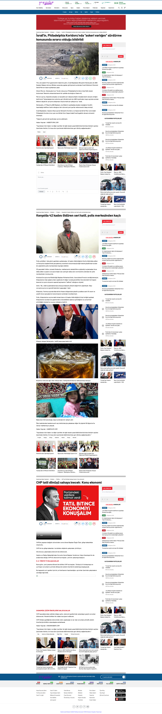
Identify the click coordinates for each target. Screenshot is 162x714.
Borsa (38, 683)
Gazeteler (111, 8)
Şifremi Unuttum (104, 695)
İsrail (44, 132)
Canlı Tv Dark (53, 690)
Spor (72, 8)
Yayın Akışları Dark (55, 693)
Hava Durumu (70, 683)
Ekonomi (65, 8)
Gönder (41, 191)
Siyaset (66, 634)
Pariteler (100, 683)
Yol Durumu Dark (40, 693)
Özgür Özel (59, 634)
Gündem (56, 8)
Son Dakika (39, 8)
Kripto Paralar (121, 683)
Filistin (38, 132)
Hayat (91, 12)
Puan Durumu (81, 683)
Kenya (68, 437)
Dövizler (80, 693)
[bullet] (59, 192)
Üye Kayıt (102, 693)
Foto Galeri (86, 8)
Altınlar (80, 690)
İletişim (68, 712)
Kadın (78, 8)
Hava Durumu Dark (41, 690)
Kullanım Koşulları (91, 712)
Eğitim (86, 12)
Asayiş (45, 437)
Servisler (48, 8)
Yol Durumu (109, 683)
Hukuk (63, 437)
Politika (97, 12)
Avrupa (70, 12)
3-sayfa (39, 437)
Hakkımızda (63, 712)
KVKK (85, 712)
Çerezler (81, 712)
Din (81, 12)
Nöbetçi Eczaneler (55, 695)
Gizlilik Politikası (75, 712)
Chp (38, 634)
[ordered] (57, 192)
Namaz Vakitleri (48, 683)
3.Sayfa (64, 12)
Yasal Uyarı (99, 712)
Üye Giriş (102, 690)
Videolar (95, 8)
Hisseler (91, 683)
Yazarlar (103, 8)
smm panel (53, 700)
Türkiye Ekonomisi (75, 634)
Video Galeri (92, 693)
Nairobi (74, 437)
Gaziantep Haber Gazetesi (42, 32)
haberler (57, 437)
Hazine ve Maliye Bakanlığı (48, 634)
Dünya (50, 437)
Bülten (76, 12)
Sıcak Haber (92, 700)
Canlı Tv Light (40, 695)
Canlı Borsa (67, 690)
